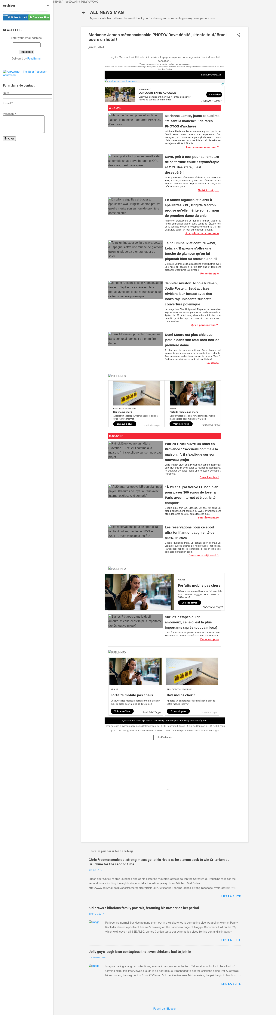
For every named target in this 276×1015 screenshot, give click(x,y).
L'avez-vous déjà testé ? (203, 555)
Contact (148, 720)
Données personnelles (176, 720)
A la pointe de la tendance (202, 233)
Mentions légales (198, 720)
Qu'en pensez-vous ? (205, 324)
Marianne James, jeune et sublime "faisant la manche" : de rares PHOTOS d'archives (192, 121)
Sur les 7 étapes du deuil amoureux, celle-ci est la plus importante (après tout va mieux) (191, 622)
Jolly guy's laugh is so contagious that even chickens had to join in (140, 952)
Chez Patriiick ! (209, 477)
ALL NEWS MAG (107, 12)
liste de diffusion (165, 69)
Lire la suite (231, 896)
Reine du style (209, 273)
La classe (213, 362)
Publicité (158, 720)
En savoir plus (209, 639)
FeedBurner (34, 58)
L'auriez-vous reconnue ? (202, 146)
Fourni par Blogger (164, 1008)
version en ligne (169, 64)
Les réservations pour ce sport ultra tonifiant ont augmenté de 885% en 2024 (189, 532)
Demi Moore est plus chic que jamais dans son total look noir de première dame (192, 340)
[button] (238, 35)
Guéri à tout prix (208, 190)
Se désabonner (165, 737)
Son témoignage (208, 517)
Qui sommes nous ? (132, 720)
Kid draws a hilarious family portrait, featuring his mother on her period (144, 908)
